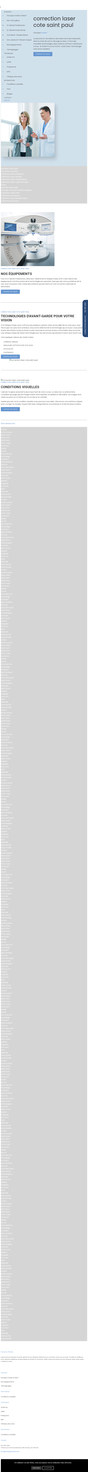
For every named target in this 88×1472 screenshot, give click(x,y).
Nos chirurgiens (13, 20)
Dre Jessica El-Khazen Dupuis (19, 40)
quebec (4, 481)
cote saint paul (7, 467)
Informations (9, 80)
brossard (4, 459)
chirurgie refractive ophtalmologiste (16, 190)
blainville (4, 491)
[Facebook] (3, 1367)
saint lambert (6, 462)
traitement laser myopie (11, 176)
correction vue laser (9, 171)
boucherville (6, 497)
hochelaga (5, 456)
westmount (6, 470)
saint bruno (5, 478)
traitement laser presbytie (12, 174)
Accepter (48, 1468)
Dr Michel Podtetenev (16, 25)
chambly (4, 475)
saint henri (5, 437)
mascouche (6, 494)
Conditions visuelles (15, 84)
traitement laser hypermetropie (14, 182)
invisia (3, 185)
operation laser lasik (9, 187)
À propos (7, 12)
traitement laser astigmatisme (14, 179)
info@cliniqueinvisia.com (10, 1451)
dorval (3, 451)
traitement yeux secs (10, 201)
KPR (8, 71)
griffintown (5, 440)
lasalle (3, 448)
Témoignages (12, 49)
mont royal (5, 443)
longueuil (4, 483)
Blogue (9, 94)
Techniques (8, 53)
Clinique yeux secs (14, 76)
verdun (4, 429)
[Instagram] (7, 1367)
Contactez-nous (43, 54)
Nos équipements (14, 44)
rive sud (4, 464)
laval (3, 489)
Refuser (36, 1468)
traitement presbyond (10, 195)
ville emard (5, 435)
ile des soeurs (6, 432)
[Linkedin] (11, 1367)
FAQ (8, 89)
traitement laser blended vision (14, 198)
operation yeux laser (9, 168)
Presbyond (11, 67)
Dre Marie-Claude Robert (17, 35)
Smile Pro (11, 57)
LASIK (9, 62)
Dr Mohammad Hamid (16, 30)
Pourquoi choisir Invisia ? (17, 15)
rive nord (4, 486)
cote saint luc (6, 454)
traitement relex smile (10, 193)
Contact (8, 98)
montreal (5, 445)
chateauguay (6, 472)
